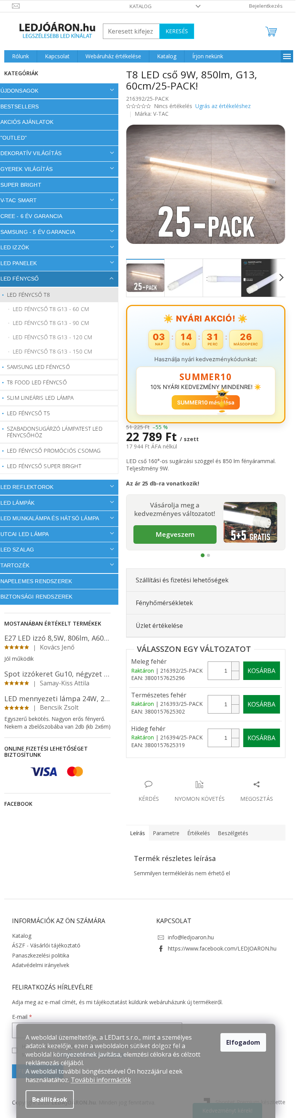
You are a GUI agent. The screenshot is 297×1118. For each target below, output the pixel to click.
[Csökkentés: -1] (232, 675)
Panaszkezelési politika (37, 955)
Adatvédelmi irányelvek (37, 965)
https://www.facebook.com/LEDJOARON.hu (219, 948)
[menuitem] (17, 56)
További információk (101, 1080)
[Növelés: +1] (232, 666)
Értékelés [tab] (195, 833)
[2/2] (205, 555)
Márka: (149, 113)
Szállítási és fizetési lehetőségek (179, 580)
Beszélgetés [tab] (230, 833)
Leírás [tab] (134, 833)
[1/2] (200, 555)
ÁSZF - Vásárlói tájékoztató (43, 945)
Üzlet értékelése (156, 625)
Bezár (177, 776)
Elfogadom (243, 1042)
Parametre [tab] (163, 833)
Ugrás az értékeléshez (220, 106)
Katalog (138, 6)
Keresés (173, 31)
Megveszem (171, 534)
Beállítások (49, 1099)
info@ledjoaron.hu (188, 937)
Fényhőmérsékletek (161, 603)
